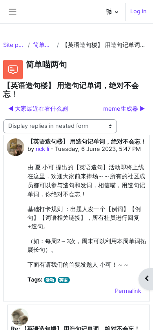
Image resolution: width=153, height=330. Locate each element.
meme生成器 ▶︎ (124, 108)
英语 (63, 280)
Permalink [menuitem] (128, 290)
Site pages (14, 44)
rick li (42, 148)
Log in (138, 11)
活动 (50, 280)
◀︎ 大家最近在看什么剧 (38, 108)
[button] (112, 11)
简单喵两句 (43, 44)
